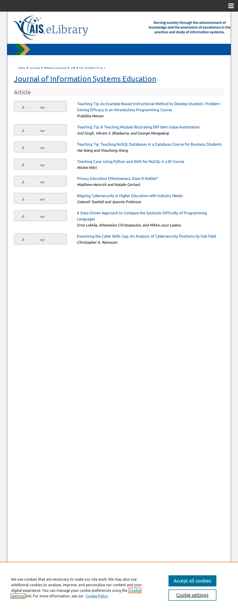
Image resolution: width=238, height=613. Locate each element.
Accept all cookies (192, 580)
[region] (119, 587)
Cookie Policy (97, 596)
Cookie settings (192, 595)
